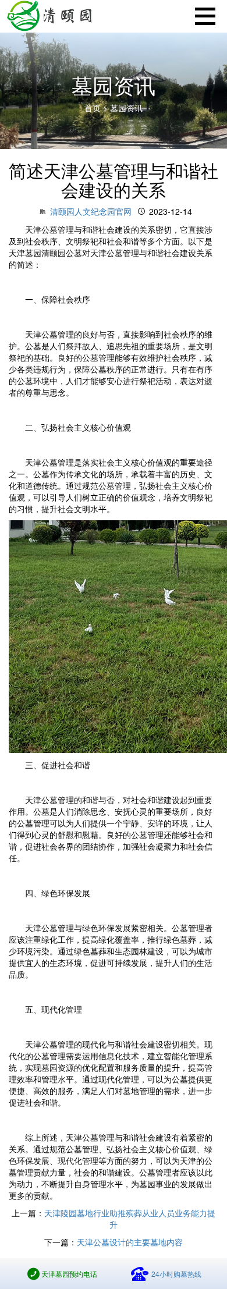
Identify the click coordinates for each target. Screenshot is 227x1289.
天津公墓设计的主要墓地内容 (130, 1242)
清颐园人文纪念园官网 (91, 211)
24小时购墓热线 (176, 1274)
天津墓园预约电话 (69, 1274)
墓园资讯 (126, 107)
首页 (93, 107)
